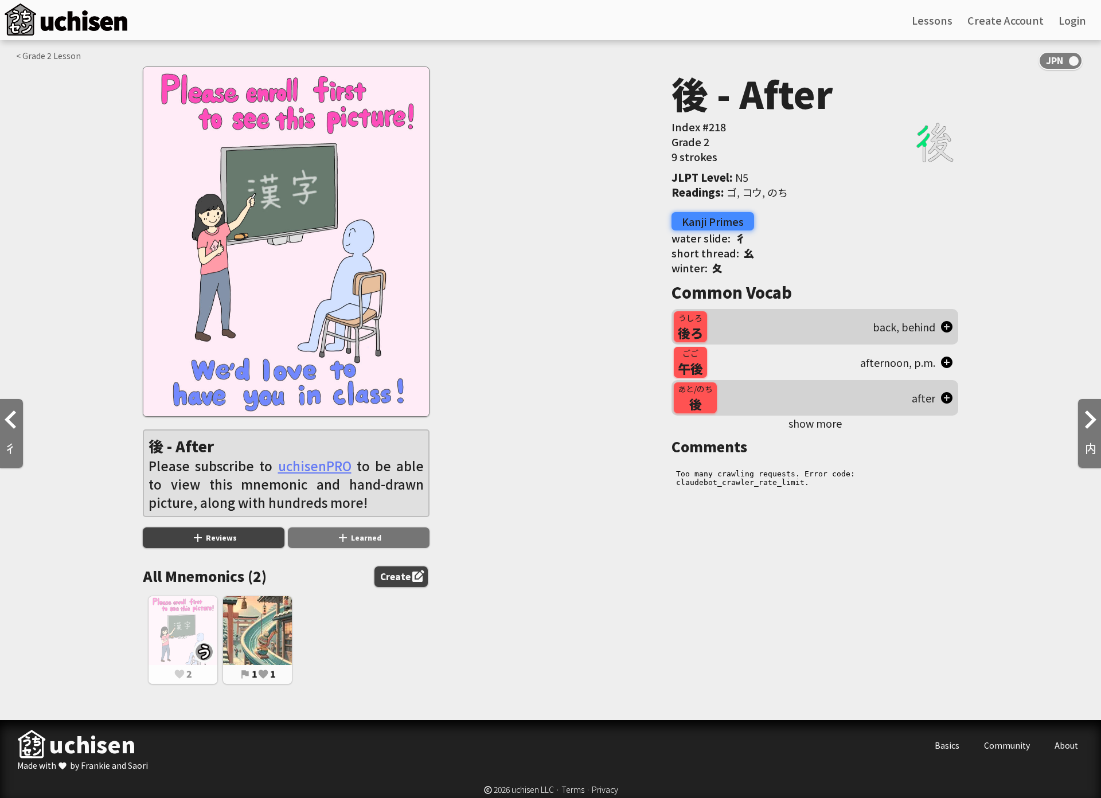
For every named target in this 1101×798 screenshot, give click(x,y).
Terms (572, 789)
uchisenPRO (315, 465)
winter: (697, 267)
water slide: (708, 237)
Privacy (605, 789)
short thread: (712, 252)
